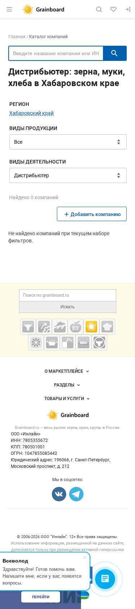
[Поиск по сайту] (99, 9)
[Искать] (114, 53)
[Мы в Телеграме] (76, 494)
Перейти (40, 597)
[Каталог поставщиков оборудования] (44, 326)
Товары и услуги (64, 398)
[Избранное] (113, 9)
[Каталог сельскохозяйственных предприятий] (91, 326)
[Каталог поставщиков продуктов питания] (75, 326)
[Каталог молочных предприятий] (52, 342)
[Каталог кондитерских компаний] (107, 326)
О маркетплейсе (64, 371)
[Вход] (128, 9)
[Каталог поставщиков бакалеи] (83, 342)
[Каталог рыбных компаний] (60, 326)
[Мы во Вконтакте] (59, 494)
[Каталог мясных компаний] (28, 326)
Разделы (64, 385)
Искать (67, 306)
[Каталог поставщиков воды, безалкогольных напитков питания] (67, 342)
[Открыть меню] (9, 9)
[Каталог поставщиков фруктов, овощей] (36, 342)
